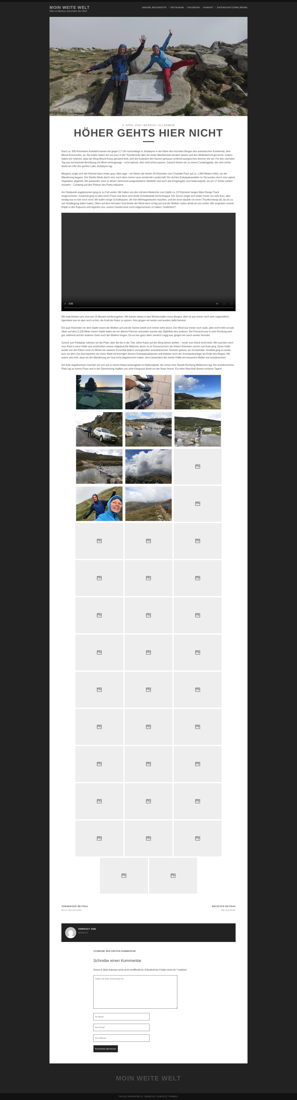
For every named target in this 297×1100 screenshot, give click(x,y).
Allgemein (166, 125)
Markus (150, 125)
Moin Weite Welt (70, 7)
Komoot (208, 7)
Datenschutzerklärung (232, 7)
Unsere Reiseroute (154, 7)
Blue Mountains (71, 910)
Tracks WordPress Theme (135, 1096)
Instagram (177, 7)
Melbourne (228, 910)
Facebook (193, 7)
